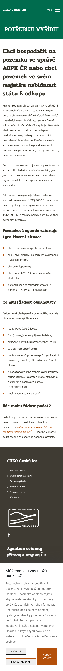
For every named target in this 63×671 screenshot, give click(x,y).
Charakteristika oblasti (21, 475)
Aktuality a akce (17, 492)
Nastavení (16, 651)
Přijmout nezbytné (20, 662)
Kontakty (14, 497)
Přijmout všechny (47, 656)
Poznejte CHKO (17, 470)
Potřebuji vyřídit (17, 486)
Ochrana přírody (18, 481)
